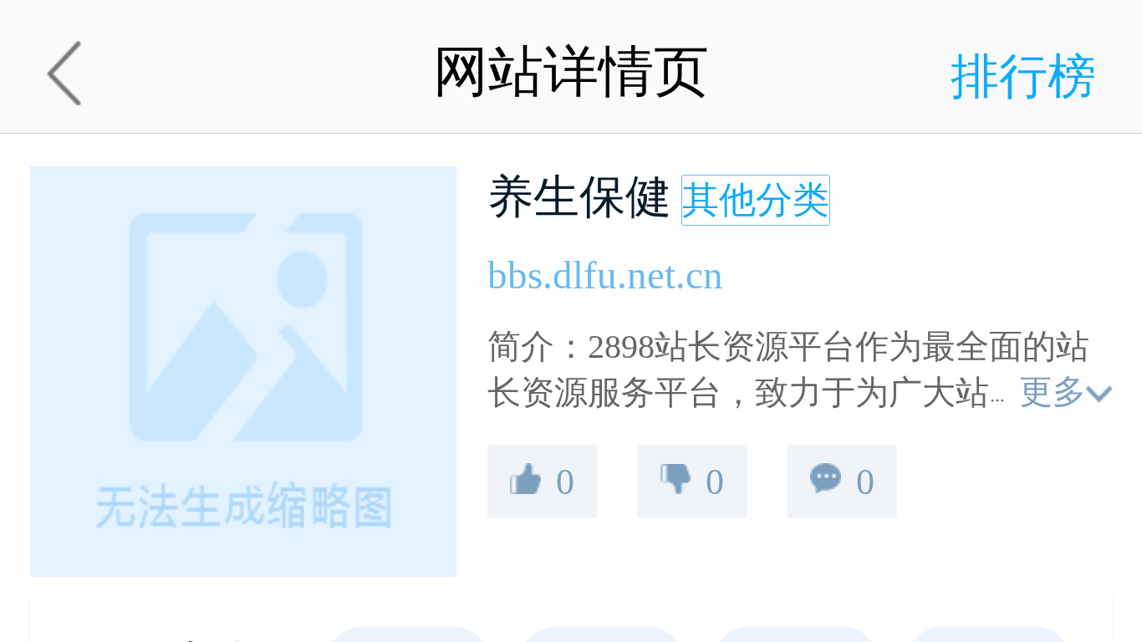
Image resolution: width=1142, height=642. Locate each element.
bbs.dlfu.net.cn (605, 275)
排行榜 (1023, 76)
